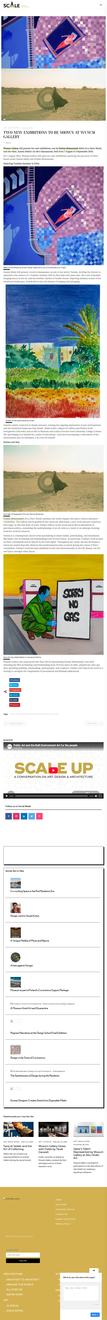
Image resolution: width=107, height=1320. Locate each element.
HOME (58, 1200)
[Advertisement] (53, 839)
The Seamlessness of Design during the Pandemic (35, 1075)
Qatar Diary (15, 1294)
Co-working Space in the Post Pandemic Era (32, 891)
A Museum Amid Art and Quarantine (29, 1008)
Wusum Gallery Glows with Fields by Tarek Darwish (52, 1149)
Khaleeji (38, 714)
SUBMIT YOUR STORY (65, 1219)
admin (8, 142)
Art (5, 128)
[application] (53, 770)
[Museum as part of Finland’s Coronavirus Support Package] (15, 982)
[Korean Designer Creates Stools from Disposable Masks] (15, 1092)
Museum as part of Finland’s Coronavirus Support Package (39, 990)
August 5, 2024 (27, 128)
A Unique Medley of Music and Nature (29, 940)
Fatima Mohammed (68, 148)
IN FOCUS (47, 1142)
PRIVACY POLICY (63, 1224)
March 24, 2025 (27, 1142)
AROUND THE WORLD (20, 1285)
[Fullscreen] (100, 796)
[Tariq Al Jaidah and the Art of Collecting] (18, 1129)
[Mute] (96, 796)
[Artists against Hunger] (15, 957)
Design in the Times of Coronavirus (27, 1057)
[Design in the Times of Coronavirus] (15, 1049)
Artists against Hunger (21, 965)
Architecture (12, 1274)
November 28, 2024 (81, 1144)
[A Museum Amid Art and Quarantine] (42, 1003)
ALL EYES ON (14, 1290)
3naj (12, 714)
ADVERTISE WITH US (65, 1209)
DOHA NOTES (13, 128)
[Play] (6, 796)
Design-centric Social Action (24, 915)
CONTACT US (61, 1214)
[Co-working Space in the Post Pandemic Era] (15, 883)
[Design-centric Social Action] (15, 907)
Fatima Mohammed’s (13, 518)
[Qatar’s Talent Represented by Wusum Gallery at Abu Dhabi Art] (88, 1129)
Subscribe (23, 1261)
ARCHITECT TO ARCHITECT (23, 1280)
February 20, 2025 (60, 1142)
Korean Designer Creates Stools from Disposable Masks (38, 1100)
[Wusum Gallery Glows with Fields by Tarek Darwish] (53, 1129)
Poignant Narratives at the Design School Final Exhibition (38, 1032)
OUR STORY (61, 1205)
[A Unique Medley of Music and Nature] (15, 932)
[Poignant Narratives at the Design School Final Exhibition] (15, 1024)
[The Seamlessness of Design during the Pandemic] (37, 1071)
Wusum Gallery (11, 148)
